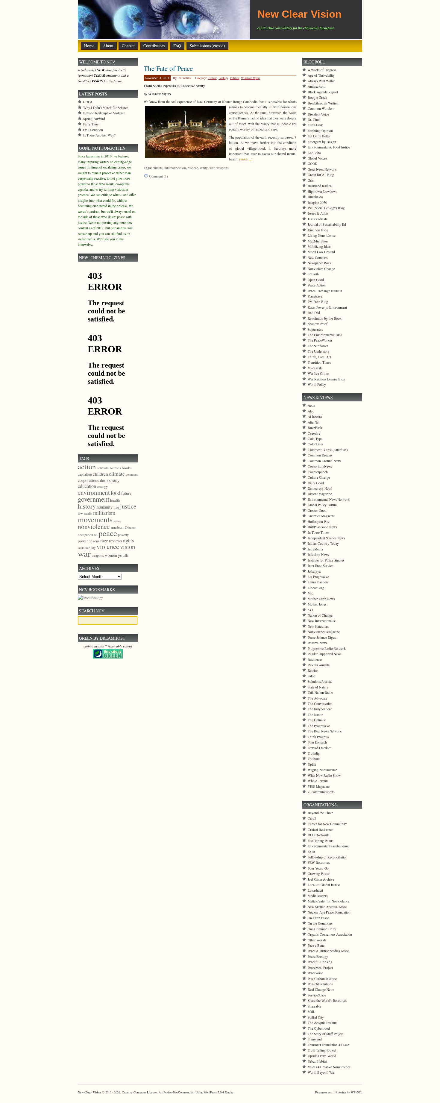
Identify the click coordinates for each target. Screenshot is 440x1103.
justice (128, 506)
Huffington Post (319, 521)
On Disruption (93, 130)
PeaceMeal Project (320, 967)
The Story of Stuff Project (325, 1033)
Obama (130, 527)
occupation (85, 534)
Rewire (313, 670)
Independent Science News (326, 538)
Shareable (314, 1006)
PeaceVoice (315, 973)
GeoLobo (314, 153)
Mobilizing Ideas (319, 246)
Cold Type (315, 438)
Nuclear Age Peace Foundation (329, 912)
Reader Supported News (324, 654)
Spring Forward (94, 118)
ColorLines (315, 444)
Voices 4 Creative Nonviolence (329, 1067)
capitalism (85, 474)
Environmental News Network (329, 499)
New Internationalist (322, 620)
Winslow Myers (250, 78)
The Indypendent (320, 709)
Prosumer (321, 1092)
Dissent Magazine (320, 493)
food (115, 492)
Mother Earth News (321, 599)
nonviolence (94, 526)
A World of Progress (322, 70)
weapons (222, 168)
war (212, 168)
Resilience (315, 659)
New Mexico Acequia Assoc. (328, 907)
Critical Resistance (320, 829)
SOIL (311, 1011)
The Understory (319, 351)
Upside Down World (322, 1056)
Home (89, 45)
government (93, 498)
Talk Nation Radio (320, 692)
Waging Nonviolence (322, 769)
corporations (88, 480)
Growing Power (319, 873)
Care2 (312, 818)
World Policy (317, 384)
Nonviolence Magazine (324, 631)
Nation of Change (320, 615)
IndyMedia (315, 549)
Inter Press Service (320, 565)
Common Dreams (320, 455)
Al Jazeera (315, 416)
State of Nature (318, 687)
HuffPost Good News (322, 527)
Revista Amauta (319, 665)
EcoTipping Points (320, 840)
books (127, 468)
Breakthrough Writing (323, 103)
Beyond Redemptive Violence (104, 113)
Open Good (316, 279)
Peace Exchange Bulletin (325, 291)
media (88, 513)
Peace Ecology (318, 956)
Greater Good (317, 510)
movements (95, 519)
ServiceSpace (317, 995)
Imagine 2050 (317, 202)
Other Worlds (317, 940)
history (87, 506)
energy (102, 486)
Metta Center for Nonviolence (328, 901)
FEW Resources (319, 862)
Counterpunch (318, 472)
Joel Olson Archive (321, 879)
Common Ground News (324, 461)
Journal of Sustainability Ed (327, 224)
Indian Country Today (323, 543)
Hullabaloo (315, 197)
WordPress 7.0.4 (214, 1092)
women (111, 555)
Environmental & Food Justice (329, 147)
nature (117, 521)
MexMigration (318, 241)
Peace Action (317, 285)
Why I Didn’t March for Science (105, 107)
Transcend (315, 1039)
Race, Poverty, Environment (327, 307)
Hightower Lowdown (322, 191)
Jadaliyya (314, 571)
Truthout (314, 758)
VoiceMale (315, 368)
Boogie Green (317, 97)
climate (158, 168)
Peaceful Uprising (320, 962)
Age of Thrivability (321, 75)
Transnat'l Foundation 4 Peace (328, 1045)
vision (127, 546)
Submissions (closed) (207, 45)
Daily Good (316, 483)
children (100, 474)
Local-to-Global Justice (324, 884)
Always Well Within (322, 81)
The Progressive (319, 725)
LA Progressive (318, 576)
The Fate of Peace (168, 68)
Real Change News (321, 989)
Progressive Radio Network (327, 648)
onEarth (313, 274)
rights (128, 540)
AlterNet (313, 422)
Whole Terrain (318, 781)
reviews (115, 541)
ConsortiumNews (320, 466)
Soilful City (316, 1017)
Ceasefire (314, 433)
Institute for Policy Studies (326, 560)
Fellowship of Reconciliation (328, 857)
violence (108, 546)
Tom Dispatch (317, 742)
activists (103, 467)
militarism (104, 512)
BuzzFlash (315, 427)
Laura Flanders (318, 582)
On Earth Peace (318, 918)
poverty (123, 534)
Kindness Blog (318, 230)
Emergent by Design (322, 141)
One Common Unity (322, 929)
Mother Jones (317, 604)
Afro (311, 411)
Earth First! (315, 125)
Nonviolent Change (321, 268)
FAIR (311, 851)
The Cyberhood (319, 1028)
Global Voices (317, 158)
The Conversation (320, 703)
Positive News (317, 643)
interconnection (175, 168)
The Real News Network (325, 731)
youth (123, 555)
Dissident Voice (318, 114)
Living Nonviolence (322, 235)
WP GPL (356, 1092)
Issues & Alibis (318, 213)
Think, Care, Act (319, 357)
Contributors (154, 45)
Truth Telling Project (322, 1050)
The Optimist (317, 720)
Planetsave (315, 296)
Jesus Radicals (317, 219)
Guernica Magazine (321, 516)
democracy (109, 480)
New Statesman (318, 626)
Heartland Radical (320, 185)
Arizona (115, 467)
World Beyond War (321, 1072)
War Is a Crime (318, 373)
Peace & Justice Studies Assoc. (329, 951)
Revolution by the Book (325, 318)
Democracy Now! (320, 488)
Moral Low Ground (321, 252)
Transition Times (319, 362)
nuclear (193, 168)
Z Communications (321, 792)
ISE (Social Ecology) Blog (326, 208)
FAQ (177, 45)
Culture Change (319, 477)
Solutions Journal (320, 681)
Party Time (90, 124)
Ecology (223, 78)
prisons (94, 541)
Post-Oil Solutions (320, 984)
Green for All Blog (321, 174)
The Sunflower (318, 346)
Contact (128, 45)
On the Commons (320, 923)
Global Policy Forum (322, 505)
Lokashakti (315, 890)
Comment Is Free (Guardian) (328, 449)
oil (96, 534)
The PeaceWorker (320, 340)
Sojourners (315, 329)
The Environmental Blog (325, 335)
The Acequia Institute (322, 1022)
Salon (311, 676)
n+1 (310, 610)
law (80, 513)
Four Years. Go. (319, 868)
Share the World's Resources (327, 1000)
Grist (311, 180)
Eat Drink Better (319, 136)
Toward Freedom (319, 748)
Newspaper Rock (319, 263)
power (83, 541)
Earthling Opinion (320, 130)
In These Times (318, 532)
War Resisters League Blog (326, 379)
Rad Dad (314, 312)
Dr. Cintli (314, 119)
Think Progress (318, 737)
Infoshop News (318, 554)
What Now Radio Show (324, 775)
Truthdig (314, 753)
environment (94, 492)
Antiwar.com (316, 86)
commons (132, 474)
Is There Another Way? (99, 135)
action (87, 466)
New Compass (317, 257)
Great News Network (322, 169)
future (126, 493)
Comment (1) (158, 176)
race (104, 540)
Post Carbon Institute (322, 978)
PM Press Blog (318, 301)
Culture (212, 78)
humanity (105, 507)
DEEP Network (318, 835)
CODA (87, 102)
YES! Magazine (319, 786)
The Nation (315, 714)
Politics (234, 78)
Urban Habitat (317, 1061)
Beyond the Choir (320, 813)
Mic (310, 593)
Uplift (312, 764)
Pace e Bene (316, 945)
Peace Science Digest (322, 637)
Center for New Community (327, 824)
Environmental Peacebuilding (328, 846)
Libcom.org (316, 587)
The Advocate (317, 698)
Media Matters (317, 895)
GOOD (312, 163)
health (115, 500)
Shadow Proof (317, 323)
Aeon (311, 405)
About (108, 45)
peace (107, 532)
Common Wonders (321, 108)
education (87, 486)
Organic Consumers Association (330, 934)
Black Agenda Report (323, 92)
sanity (204, 168)
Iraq (116, 507)
